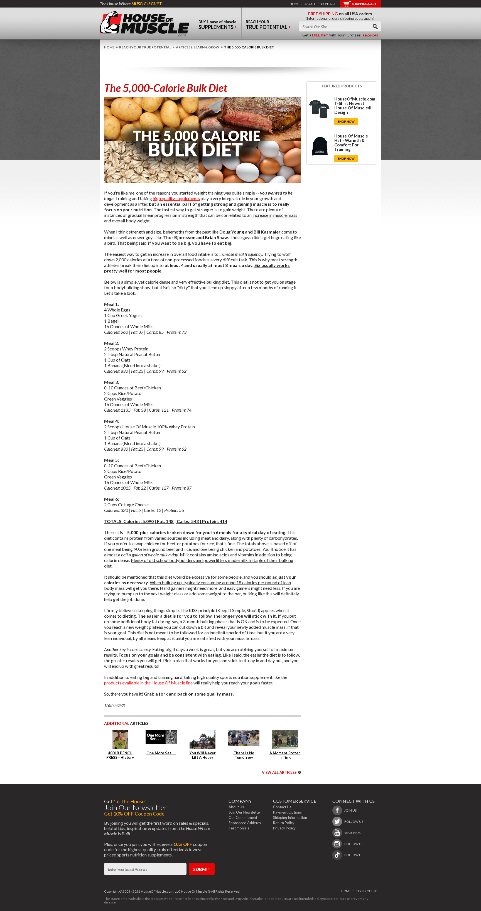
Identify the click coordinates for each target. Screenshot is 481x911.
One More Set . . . (161, 753)
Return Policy (284, 823)
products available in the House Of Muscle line (148, 682)
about (310, 4)
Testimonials (239, 828)
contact (328, 4)
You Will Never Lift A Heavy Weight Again (203, 757)
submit (201, 869)
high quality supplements (176, 198)
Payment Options (287, 812)
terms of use (366, 891)
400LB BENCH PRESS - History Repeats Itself (120, 757)
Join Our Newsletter (245, 812)
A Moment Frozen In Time (285, 755)
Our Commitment (243, 817)
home (294, 4)
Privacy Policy (284, 828)
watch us (352, 833)
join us (350, 810)
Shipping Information (290, 817)
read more (370, 35)
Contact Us (282, 807)
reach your (266, 24)
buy (217, 24)
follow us (353, 821)
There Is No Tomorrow (244, 755)
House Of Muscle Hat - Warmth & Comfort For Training (351, 142)
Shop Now (346, 121)
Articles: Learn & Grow (197, 47)
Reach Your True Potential (145, 47)
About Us (236, 807)
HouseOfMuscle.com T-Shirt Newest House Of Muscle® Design (354, 105)
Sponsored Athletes (245, 823)
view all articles (279, 772)
